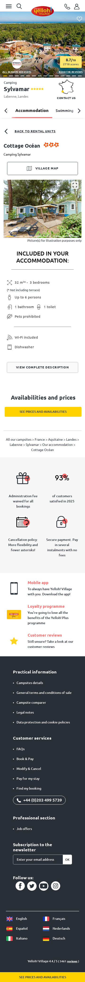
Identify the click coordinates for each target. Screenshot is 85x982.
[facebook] (20, 886)
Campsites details (30, 683)
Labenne (10, 96)
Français (58, 919)
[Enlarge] (75, 185)
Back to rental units (35, 131)
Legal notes (25, 712)
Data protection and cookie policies (43, 722)
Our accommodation (57, 445)
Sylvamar (33, 445)
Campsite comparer (31, 702)
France (40, 439)
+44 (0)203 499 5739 (42, 800)
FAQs (21, 749)
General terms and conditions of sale (44, 693)
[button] (6, 110)
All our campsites (19, 439)
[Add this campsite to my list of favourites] (79, 19)
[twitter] (32, 886)
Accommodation (32, 110)
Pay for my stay (28, 778)
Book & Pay (25, 759)
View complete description (42, 367)
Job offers (24, 829)
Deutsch (58, 938)
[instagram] (55, 886)
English (21, 919)
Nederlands (61, 928)
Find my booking (29, 788)
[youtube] (43, 886)
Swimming (64, 110)
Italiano (21, 938)
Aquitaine (56, 439)
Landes (23, 96)
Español (21, 928)
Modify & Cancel (29, 769)
